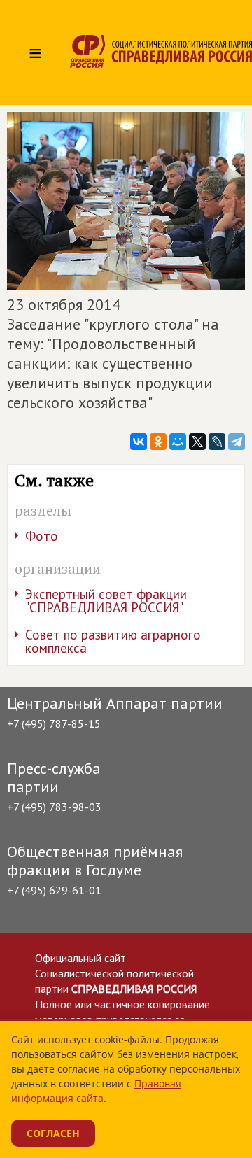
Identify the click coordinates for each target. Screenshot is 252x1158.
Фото (41, 536)
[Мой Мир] (177, 441)
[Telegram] (236, 441)
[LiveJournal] (217, 441)
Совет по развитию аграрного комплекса (113, 641)
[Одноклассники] (158, 441)
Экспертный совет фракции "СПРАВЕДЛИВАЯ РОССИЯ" (106, 601)
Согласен (53, 1133)
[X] (197, 441)
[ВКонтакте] (138, 441)
